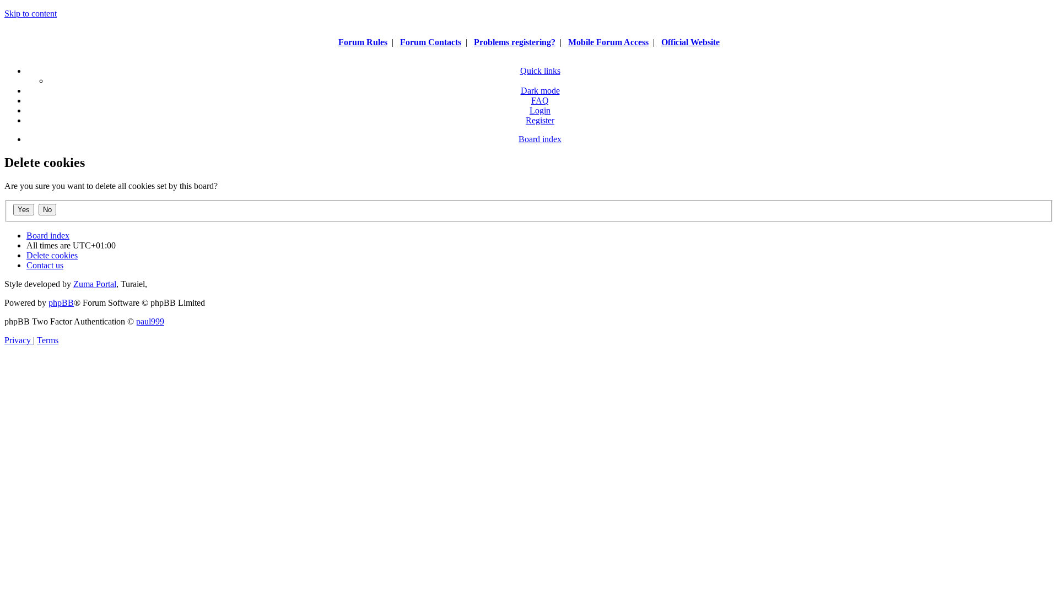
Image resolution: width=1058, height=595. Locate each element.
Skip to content (30, 13)
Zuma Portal (94, 284)
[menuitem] (540, 100)
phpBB (61, 302)
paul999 (150, 321)
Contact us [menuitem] (44, 265)
